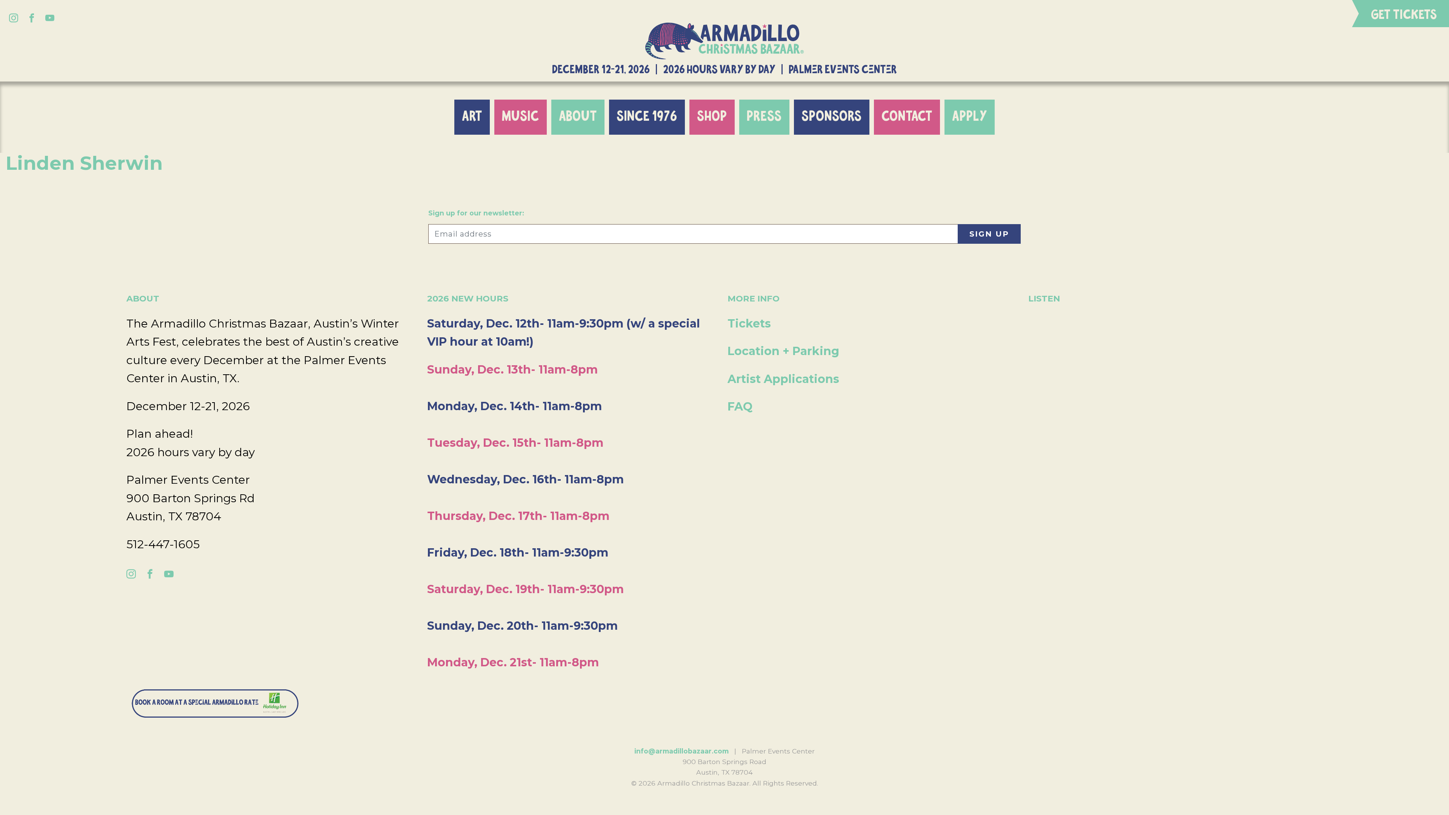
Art (472, 117)
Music (520, 117)
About (578, 117)
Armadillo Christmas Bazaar (724, 41)
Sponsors (831, 117)
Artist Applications (783, 379)
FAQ (740, 407)
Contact (906, 117)
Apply (969, 117)
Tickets (749, 324)
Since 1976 (647, 117)
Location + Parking (783, 351)
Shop (712, 117)
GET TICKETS (1404, 15)
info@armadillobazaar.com (681, 751)
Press (764, 117)
